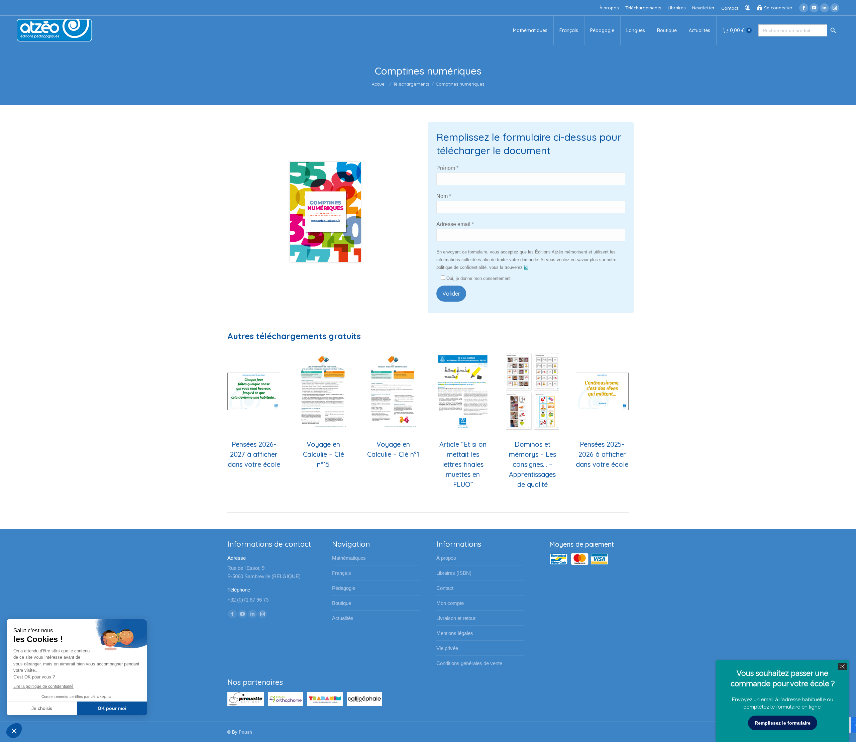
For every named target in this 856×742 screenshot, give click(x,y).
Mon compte (450, 603)
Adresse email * (455, 224)
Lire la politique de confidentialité (43, 686)
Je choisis (41, 708)
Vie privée (447, 648)
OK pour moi (112, 708)
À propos (446, 558)
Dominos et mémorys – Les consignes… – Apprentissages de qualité (532, 464)
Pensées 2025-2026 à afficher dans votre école (602, 454)
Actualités (342, 618)
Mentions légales (454, 633)
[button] (14, 731)
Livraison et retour (455, 618)
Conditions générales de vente (469, 663)
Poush (245, 732)
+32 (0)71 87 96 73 (248, 600)
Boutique (341, 603)
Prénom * (447, 168)
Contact (444, 588)
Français (341, 573)
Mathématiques (349, 558)
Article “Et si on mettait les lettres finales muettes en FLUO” (463, 464)
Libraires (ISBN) (453, 573)
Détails (253, 391)
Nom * (443, 196)
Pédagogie (343, 588)
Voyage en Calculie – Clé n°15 (323, 454)
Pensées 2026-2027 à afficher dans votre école (254, 454)
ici (526, 267)
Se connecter (778, 7)
